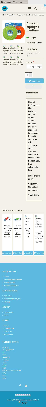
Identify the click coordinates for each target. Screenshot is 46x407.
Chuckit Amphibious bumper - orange (7, 229)
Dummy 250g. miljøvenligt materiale (38, 234)
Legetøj (20, 15)
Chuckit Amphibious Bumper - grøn (17, 229)
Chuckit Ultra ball (28, 231)
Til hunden (11, 15)
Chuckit (38, 43)
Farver (29, 62)
